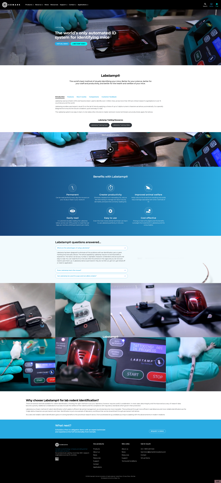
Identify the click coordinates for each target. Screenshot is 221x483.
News (95, 455)
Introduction (60, 97)
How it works (81, 97)
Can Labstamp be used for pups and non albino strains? (77, 276)
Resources (96, 458)
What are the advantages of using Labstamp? (73, 248)
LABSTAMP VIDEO (78, 44)
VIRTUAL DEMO (62, 44)
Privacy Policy (126, 476)
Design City (117, 478)
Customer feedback (109, 97)
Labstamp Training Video (121, 125)
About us (96, 452)
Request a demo (157, 431)
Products (96, 449)
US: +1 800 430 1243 (147, 449)
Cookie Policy (119, 476)
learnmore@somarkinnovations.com (153, 452)
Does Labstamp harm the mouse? (69, 270)
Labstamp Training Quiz (99, 125)
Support (96, 461)
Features (70, 97)
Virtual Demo (145, 458)
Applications (97, 467)
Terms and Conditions (129, 461)
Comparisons (94, 97)
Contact (96, 464)
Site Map (133, 476)
